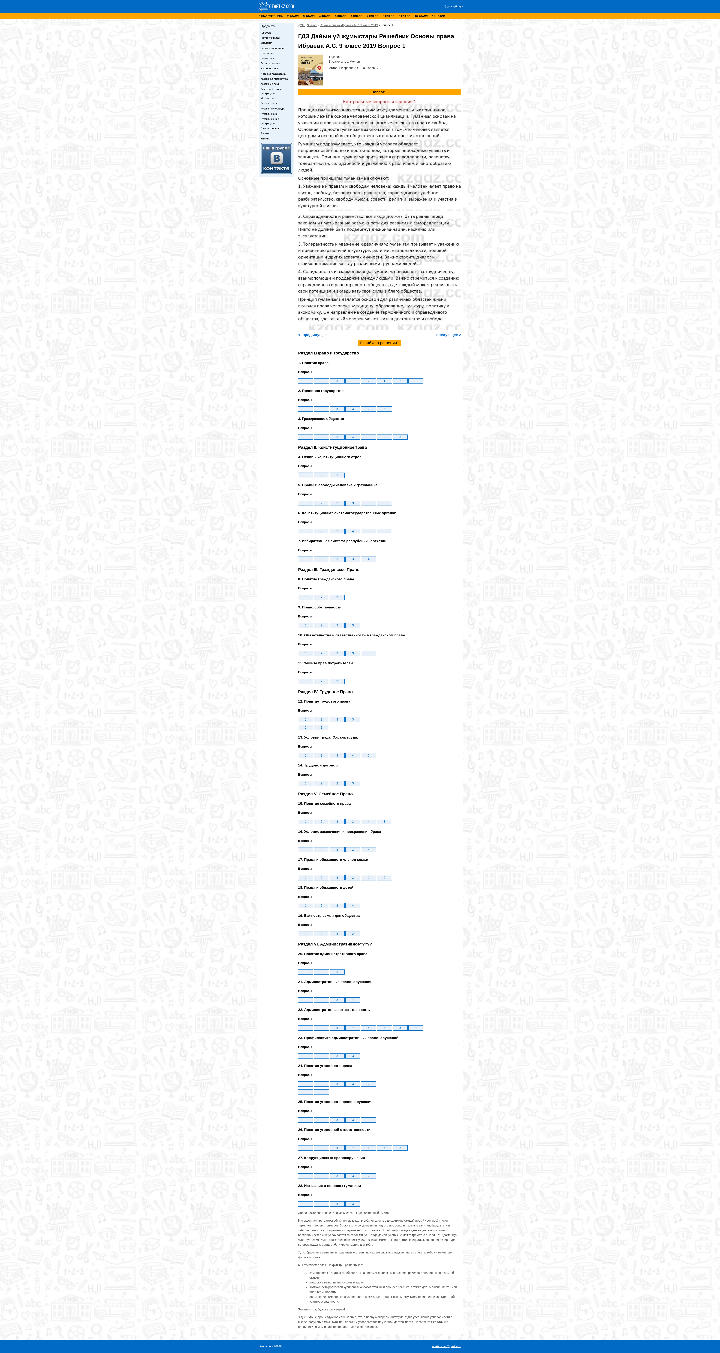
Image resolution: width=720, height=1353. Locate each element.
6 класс (356, 16)
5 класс (340, 16)
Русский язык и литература (270, 120)
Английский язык (271, 37)
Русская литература (273, 108)
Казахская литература (274, 78)
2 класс (293, 16)
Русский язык (269, 113)
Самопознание (270, 128)
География (267, 53)
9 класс (404, 16)
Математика (268, 98)
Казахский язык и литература (271, 91)
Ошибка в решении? (379, 343)
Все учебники (453, 6)
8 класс (388, 16)
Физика (265, 133)
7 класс (372, 16)
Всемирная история (273, 47)
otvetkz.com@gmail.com (446, 1346)
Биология (266, 42)
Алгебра (266, 32)
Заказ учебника (271, 16)
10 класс (421, 16)
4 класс (325, 16)
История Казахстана (273, 73)
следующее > (448, 335)
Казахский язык (270, 83)
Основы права (269, 103)
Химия (265, 138)
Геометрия (267, 58)
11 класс (438, 16)
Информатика (269, 68)
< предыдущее (312, 335)
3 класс (309, 16)
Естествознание (270, 63)
